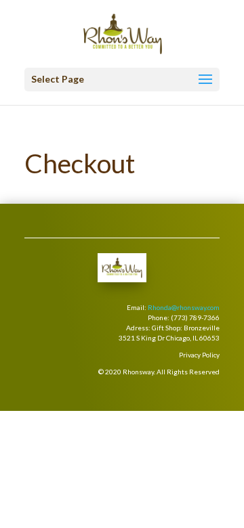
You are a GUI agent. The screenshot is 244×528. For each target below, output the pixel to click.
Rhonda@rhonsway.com (184, 307)
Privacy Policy (199, 355)
